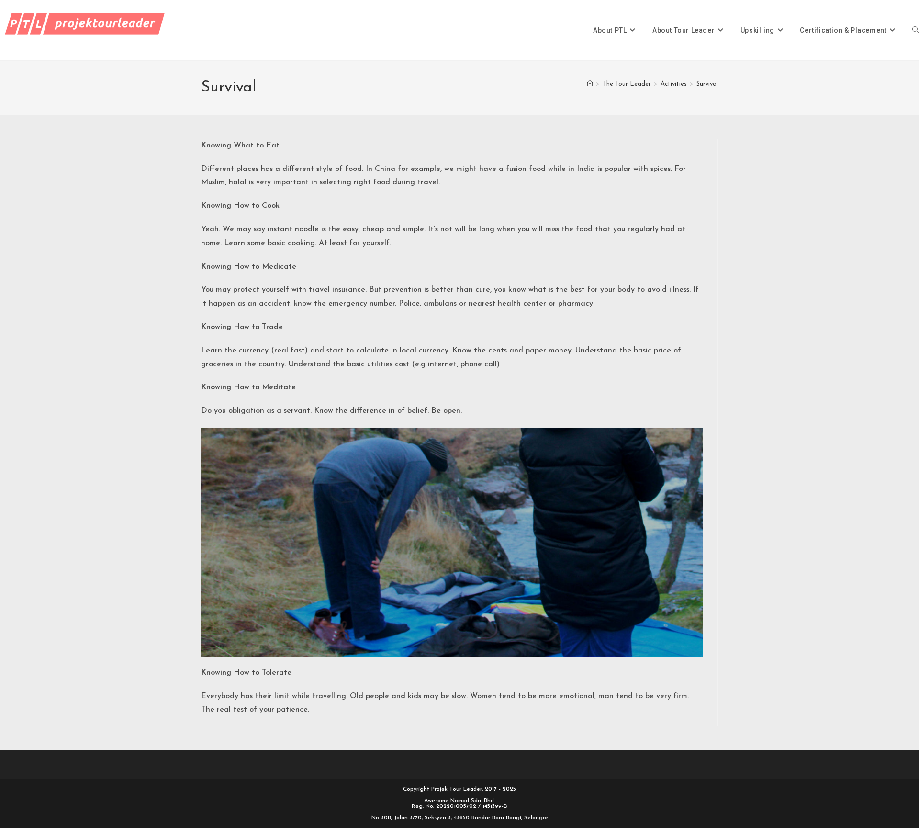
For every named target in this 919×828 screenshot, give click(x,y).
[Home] (590, 84)
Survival (707, 84)
